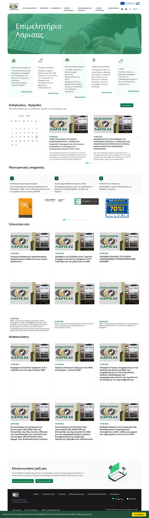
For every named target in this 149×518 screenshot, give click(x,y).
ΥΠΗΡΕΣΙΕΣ (61, 494)
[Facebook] (121, 9)
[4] (76, 219)
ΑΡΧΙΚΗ (36, 494)
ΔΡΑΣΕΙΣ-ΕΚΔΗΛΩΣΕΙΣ (68, 9)
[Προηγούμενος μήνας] (12, 116)
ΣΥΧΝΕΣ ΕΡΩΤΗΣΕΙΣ (100, 9)
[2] (68, 219)
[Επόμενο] (138, 136)
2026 (28, 116)
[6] (84, 219)
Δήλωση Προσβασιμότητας (51, 510)
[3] (72, 219)
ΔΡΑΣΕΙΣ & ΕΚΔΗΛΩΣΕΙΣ (76, 494)
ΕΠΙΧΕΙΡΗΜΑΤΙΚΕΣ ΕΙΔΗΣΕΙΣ (85, 9)
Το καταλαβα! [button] (139, 514)
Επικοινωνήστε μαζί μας (22, 481)
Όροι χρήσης (16, 510)
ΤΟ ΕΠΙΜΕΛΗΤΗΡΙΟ (30, 8)
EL (136, 9)
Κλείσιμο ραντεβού (44, 481)
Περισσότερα (26, 92)
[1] (64, 219)
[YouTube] (125, 9)
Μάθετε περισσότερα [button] (84, 514)
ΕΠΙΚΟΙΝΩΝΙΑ (113, 8)
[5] (80, 219)
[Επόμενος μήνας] (36, 116)
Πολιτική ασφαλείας (31, 510)
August (21, 116)
